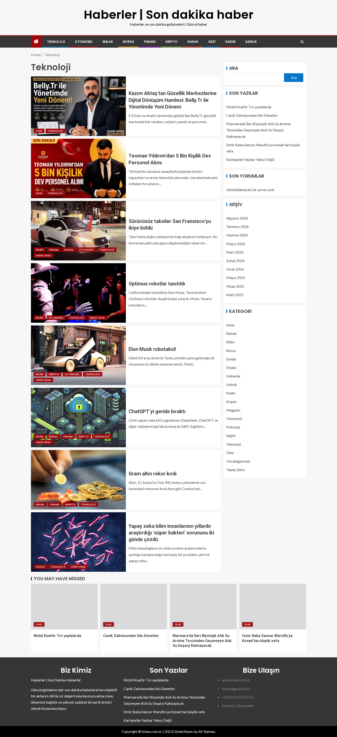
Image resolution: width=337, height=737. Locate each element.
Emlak (107, 41)
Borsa (128, 41)
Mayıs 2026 (235, 243)
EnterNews (184, 731)
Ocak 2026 (235, 269)
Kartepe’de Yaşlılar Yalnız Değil (250, 159)
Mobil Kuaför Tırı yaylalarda (248, 107)
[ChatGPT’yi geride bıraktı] (78, 417)
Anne (230, 325)
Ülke (39, 131)
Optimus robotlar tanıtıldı (157, 284)
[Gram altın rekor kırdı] (78, 479)
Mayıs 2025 (235, 277)
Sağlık (251, 41)
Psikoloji (233, 427)
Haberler (233, 376)
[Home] (36, 41)
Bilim (39, 249)
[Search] (302, 41)
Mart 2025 (234, 295)
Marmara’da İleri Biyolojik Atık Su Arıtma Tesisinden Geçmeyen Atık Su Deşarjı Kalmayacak (258, 130)
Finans (150, 41)
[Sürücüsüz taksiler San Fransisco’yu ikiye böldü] (78, 230)
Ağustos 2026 (237, 218)
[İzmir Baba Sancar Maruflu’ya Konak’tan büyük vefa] (272, 606)
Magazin (233, 410)
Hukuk (192, 41)
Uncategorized (238, 461)
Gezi (211, 41)
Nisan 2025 (235, 286)
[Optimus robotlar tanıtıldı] (78, 293)
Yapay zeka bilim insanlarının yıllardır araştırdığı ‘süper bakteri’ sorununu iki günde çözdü (171, 532)
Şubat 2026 (235, 260)
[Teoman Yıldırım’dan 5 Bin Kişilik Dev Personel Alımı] (78, 168)
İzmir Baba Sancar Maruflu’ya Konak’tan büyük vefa (164, 712)
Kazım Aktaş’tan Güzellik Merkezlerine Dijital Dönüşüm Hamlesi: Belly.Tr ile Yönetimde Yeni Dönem (173, 100)
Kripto (171, 41)
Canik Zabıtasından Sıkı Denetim (251, 115)
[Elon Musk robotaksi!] (78, 355)
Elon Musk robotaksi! (152, 349)
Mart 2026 (234, 252)
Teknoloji (56, 41)
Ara (233, 68)
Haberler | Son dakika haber (168, 14)
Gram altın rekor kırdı (153, 474)
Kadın (230, 41)
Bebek (231, 333)
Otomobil (84, 41)
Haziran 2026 (237, 235)
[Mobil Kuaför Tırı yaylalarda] (64, 606)
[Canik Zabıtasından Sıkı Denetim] (133, 606)
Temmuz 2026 (237, 226)
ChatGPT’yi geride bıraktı (157, 411)
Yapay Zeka (43, 255)
